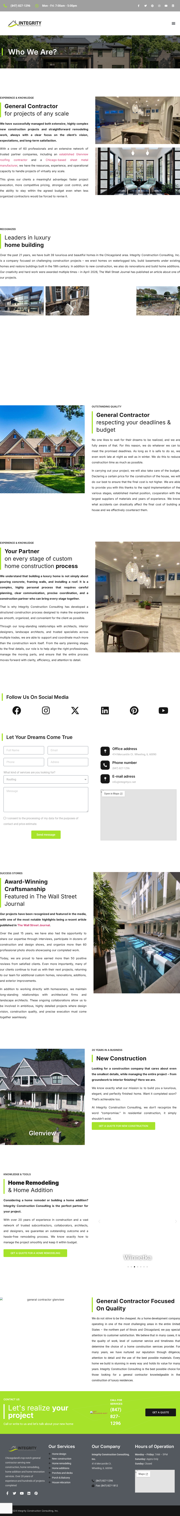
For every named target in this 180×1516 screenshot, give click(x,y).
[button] (173, 23)
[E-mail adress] (105, 778)
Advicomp (174, 1510)
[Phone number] (105, 765)
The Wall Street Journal (33, 925)
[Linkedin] (173, 5)
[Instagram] (159, 5)
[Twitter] (145, 5)
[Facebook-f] (138, 5)
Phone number (124, 763)
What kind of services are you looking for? (29, 772)
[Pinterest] (152, 5)
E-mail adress (123, 776)
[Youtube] (166, 5)
